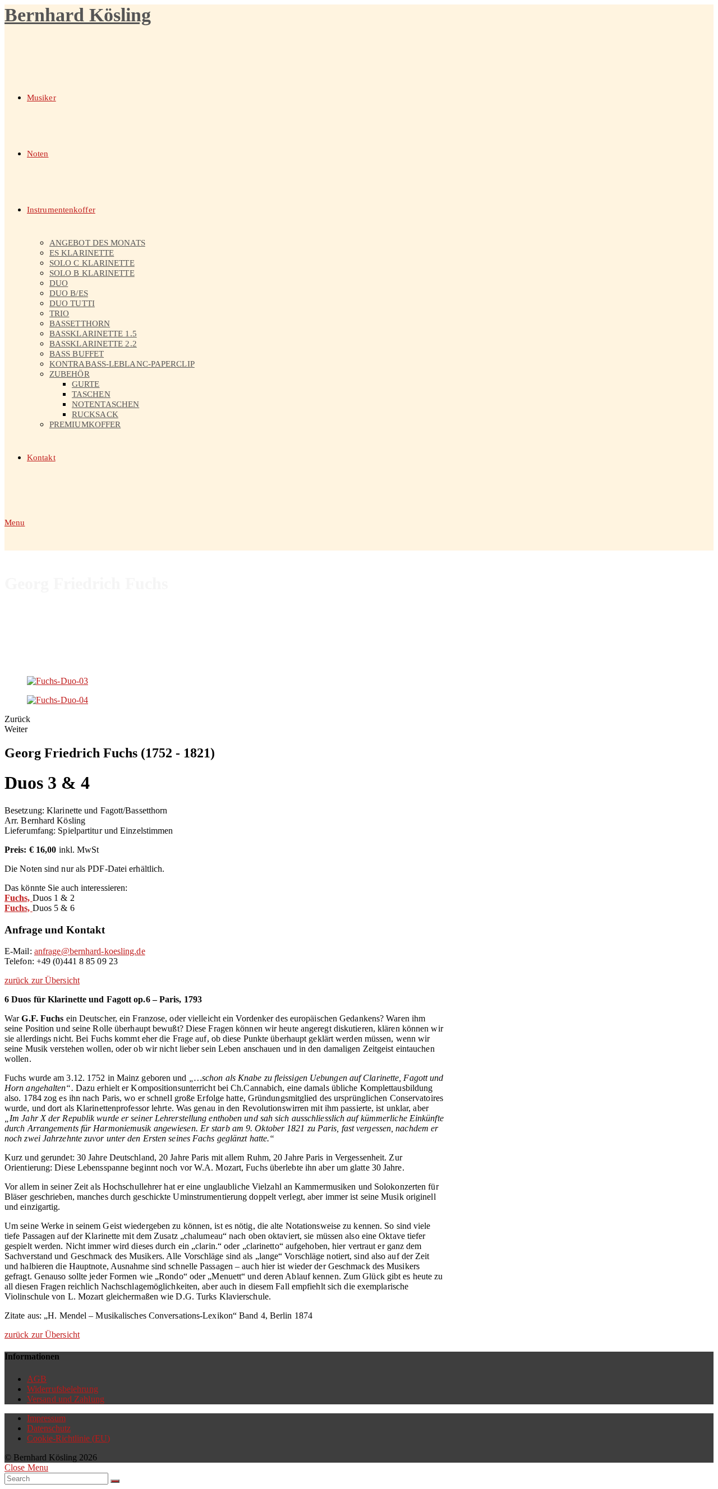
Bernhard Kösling (77, 14)
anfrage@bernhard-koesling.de (89, 951)
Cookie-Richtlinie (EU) (68, 1438)
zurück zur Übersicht (42, 980)
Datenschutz (49, 1428)
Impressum (46, 1418)
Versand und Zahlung (65, 1399)
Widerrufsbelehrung (62, 1389)
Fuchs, (18, 898)
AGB (37, 1379)
